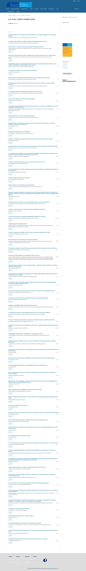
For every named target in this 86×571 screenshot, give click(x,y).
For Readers (65, 64)
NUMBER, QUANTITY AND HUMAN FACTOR (17, 223)
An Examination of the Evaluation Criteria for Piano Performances (22, 70)
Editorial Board (24, 8)
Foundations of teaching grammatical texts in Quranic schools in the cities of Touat (26, 162)
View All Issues (12, 562)
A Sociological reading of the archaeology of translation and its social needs (24, 91)
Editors (34, 559)
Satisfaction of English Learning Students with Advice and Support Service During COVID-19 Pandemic (30, 139)
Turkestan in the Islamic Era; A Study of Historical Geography (21, 98)
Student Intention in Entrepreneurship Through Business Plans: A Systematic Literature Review (29, 77)
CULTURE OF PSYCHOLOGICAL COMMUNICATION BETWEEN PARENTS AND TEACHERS (26, 216)
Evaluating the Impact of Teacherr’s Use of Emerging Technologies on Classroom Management (28, 202)
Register (74, 1)
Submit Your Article (15, 8)
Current (31, 8)
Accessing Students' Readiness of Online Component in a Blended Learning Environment (27, 41)
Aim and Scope (43, 8)
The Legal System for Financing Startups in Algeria (19, 435)
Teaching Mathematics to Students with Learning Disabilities (21, 115)
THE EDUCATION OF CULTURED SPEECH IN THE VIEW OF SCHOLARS (23, 239)
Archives (36, 8)
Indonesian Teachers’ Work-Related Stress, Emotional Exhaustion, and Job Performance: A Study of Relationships (32, 146)
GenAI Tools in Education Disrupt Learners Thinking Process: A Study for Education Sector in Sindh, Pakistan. (32, 55)
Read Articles (11, 559)
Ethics (34, 562)
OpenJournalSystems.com (53, 568)
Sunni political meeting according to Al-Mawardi (18, 508)
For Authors (51, 8)
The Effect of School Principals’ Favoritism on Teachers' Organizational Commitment (26, 209)
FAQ (57, 8)
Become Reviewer (29, 559)
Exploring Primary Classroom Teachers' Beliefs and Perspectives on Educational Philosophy (28, 298)
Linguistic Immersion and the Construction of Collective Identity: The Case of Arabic (26, 467)
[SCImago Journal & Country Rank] (70, 17)
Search (77, 8)
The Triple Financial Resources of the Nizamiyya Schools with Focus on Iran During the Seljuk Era (29, 312)
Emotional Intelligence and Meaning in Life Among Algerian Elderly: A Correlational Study (27, 365)
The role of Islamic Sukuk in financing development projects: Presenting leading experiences (28, 483)
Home (7, 8)
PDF (11, 51)
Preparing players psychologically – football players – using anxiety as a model (25, 333)
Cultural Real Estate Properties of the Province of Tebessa (20, 515)
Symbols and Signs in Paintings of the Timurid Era (19, 177)
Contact (18, 11)
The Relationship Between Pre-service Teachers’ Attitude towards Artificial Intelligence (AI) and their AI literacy (32, 248)
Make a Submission (67, 73)
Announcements (10, 11)
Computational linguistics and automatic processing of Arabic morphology (24, 523)
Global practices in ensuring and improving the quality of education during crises (26, 46)
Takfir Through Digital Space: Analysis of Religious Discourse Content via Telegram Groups (28, 419)
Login (78, 1)
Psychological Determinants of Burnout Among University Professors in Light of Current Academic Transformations (33, 412)
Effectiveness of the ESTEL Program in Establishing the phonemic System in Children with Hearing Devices (31, 358)
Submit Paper (19, 562)
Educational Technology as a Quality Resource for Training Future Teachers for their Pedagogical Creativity (31, 290)
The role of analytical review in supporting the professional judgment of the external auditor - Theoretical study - (33, 442)
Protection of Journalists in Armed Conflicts (17, 405)
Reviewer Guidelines (27, 562)
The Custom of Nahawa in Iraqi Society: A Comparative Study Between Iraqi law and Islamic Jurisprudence (31, 319)
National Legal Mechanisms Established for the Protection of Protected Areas (25, 389)
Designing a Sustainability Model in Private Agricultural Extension (22, 305)
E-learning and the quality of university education (19, 131)
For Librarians (65, 67)
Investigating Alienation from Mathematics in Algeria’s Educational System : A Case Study (27, 538)
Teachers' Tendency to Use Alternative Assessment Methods (21, 185)
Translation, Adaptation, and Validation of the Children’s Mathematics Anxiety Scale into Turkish (29, 232)
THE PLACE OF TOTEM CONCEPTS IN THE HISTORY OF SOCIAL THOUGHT (24, 255)
